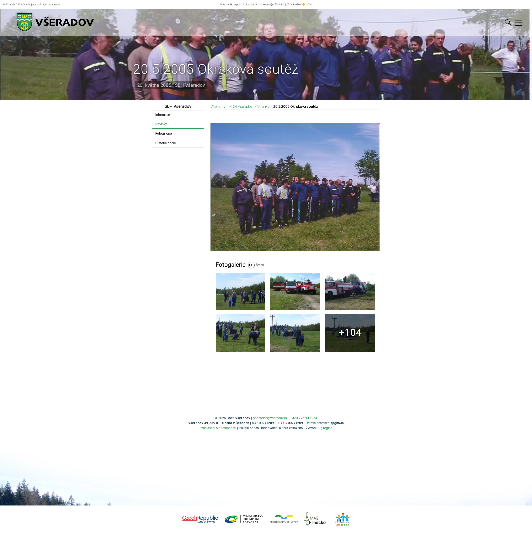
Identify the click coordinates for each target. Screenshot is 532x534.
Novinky (161, 124)
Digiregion (324, 428)
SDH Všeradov (240, 106)
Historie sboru (165, 143)
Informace (162, 115)
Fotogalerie (163, 133)
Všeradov (218, 106)
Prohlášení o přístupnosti (218, 428)
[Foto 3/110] (350, 291)
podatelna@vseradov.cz (270, 418)
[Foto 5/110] (295, 333)
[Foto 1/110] (241, 291)
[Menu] (518, 23)
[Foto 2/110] (295, 291)
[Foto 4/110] (241, 333)
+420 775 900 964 (303, 418)
